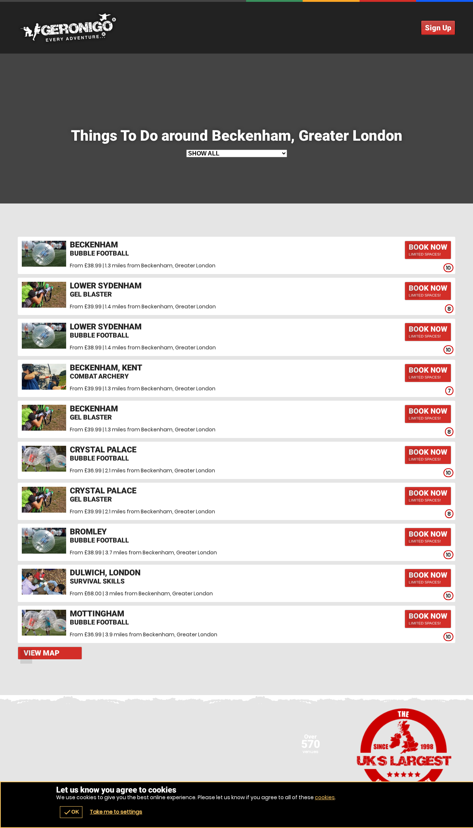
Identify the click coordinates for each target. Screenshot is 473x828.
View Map (41, 653)
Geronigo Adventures (236, 27)
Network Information (404, 751)
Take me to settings (116, 811)
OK (71, 812)
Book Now (428, 249)
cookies (325, 797)
